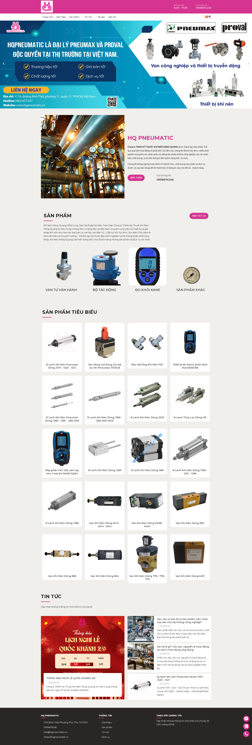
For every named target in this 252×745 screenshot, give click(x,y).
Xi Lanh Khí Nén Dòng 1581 (147, 470)
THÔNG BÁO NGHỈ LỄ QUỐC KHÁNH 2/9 (70, 678)
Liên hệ (112, 17)
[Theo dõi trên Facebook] (189, 17)
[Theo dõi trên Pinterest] (198, 17)
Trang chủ (47, 17)
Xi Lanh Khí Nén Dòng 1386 (62, 523)
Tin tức (88, 17)
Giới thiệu (61, 17)
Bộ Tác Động (61, 290)
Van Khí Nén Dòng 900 (190, 523)
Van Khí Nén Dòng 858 (62, 576)
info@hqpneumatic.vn (55, 732)
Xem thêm (136, 177)
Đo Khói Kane (104, 290)
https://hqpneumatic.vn (56, 737)
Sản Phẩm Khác (147, 290)
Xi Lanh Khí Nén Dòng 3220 (147, 417)
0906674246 (50, 727)
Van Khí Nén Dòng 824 (105, 576)
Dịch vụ (106, 737)
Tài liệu (101, 17)
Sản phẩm (74, 17)
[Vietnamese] (206, 16)
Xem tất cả (199, 216)
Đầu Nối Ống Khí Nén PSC (147, 364)
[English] (209, 16)
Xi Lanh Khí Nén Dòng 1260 (104, 470)
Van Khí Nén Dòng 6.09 (190, 576)
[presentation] (3, 63)
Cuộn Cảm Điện (191, 290)
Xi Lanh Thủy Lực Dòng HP (190, 417)
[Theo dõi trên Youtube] (193, 17)
